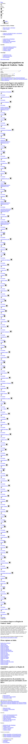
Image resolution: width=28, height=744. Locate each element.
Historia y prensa (6, 40)
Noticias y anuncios (7, 49)
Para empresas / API (7, 42)
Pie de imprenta (6, 57)
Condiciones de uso (7, 54)
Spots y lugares (6, 29)
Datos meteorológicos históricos (9, 46)
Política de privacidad (7, 56)
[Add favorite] (12, 91)
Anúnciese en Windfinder (8, 48)
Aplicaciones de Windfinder (9, 39)
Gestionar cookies (6, 50)
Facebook (19, 734)
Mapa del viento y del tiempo (9, 27)
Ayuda (6, 21)
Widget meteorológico (7, 34)
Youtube (18, 736)
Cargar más (3, 618)
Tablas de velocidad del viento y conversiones (12, 33)
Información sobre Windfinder (9, 41)
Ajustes (6, 23)
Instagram (19, 735)
